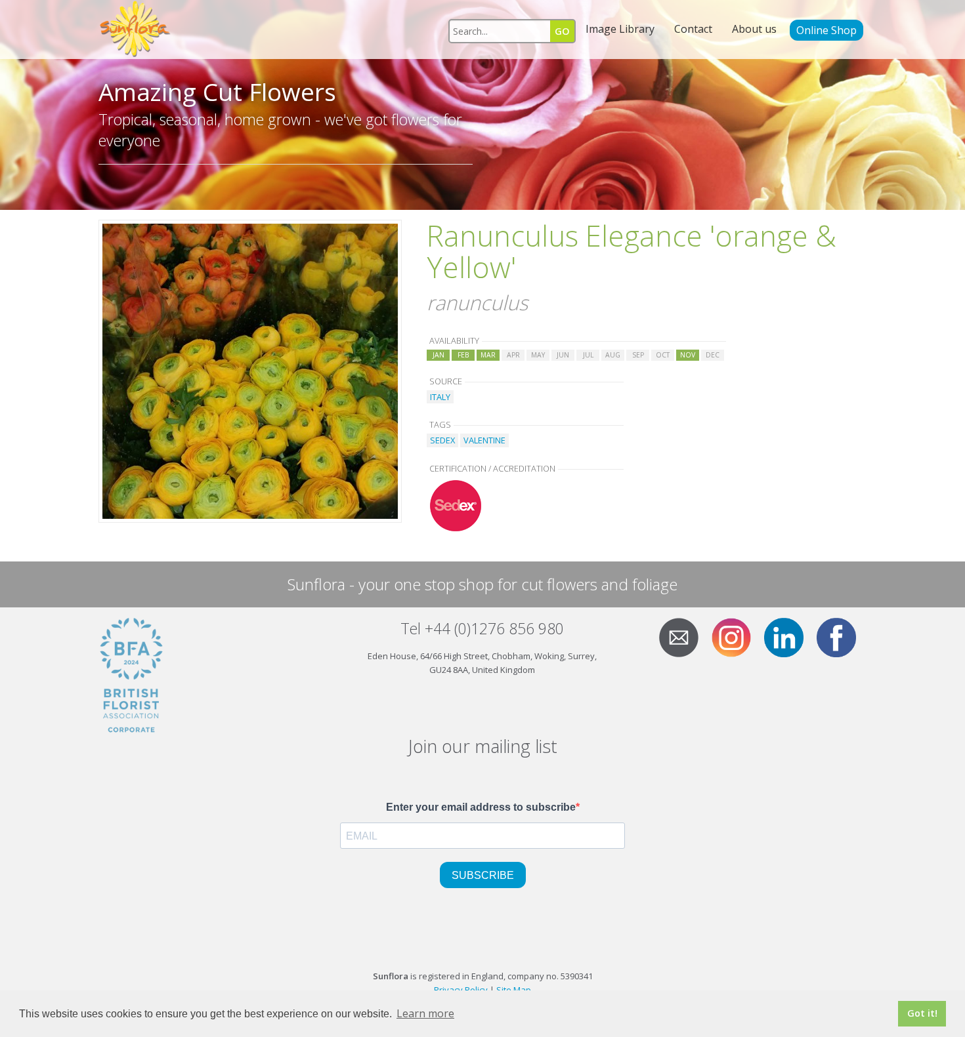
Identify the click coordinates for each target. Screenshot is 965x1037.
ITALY (440, 397)
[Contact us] (684, 636)
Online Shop (826, 30)
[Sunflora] (135, 29)
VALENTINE (484, 440)
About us (754, 29)
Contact (693, 29)
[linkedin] (789, 636)
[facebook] (842, 636)
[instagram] (736, 636)
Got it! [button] (922, 1013)
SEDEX (442, 440)
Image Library (620, 29)
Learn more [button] (425, 1013)
